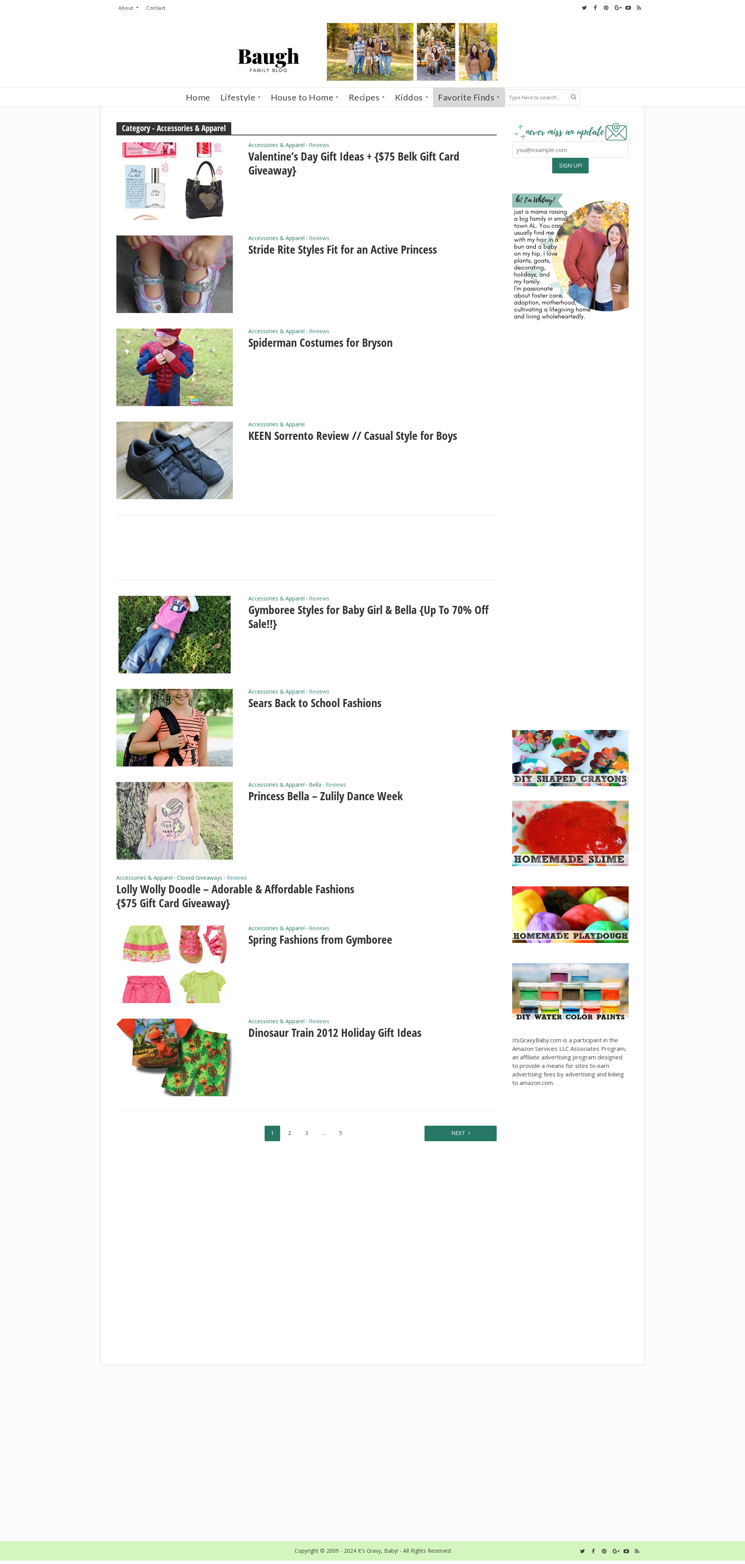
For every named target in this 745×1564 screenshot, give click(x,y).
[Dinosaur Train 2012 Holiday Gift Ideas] (174, 1056)
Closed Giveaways (199, 878)
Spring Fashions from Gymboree (320, 939)
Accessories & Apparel (276, 145)
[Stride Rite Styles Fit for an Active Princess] (174, 273)
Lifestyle (238, 97)
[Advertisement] (570, 664)
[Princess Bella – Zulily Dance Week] (174, 820)
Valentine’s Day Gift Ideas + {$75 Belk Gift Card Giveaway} (353, 163)
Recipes (364, 97)
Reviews (319, 145)
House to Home (302, 97)
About (125, 7)
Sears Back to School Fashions (314, 703)
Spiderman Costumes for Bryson (320, 342)
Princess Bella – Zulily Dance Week (325, 796)
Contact (156, 7)
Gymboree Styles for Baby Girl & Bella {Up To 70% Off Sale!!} (368, 617)
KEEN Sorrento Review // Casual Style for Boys (352, 436)
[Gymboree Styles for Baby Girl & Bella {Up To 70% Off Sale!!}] (174, 634)
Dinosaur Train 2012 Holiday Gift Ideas (334, 1033)
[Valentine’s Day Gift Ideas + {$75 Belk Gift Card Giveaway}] (174, 180)
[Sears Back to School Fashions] (174, 727)
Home (198, 97)
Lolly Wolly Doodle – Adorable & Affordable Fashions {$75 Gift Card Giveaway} (235, 896)
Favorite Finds (466, 97)
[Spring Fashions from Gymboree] (174, 963)
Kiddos (409, 97)
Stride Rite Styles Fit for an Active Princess (342, 249)
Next (458, 1133)
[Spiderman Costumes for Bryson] (174, 366)
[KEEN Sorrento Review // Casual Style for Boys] (174, 459)
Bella (315, 785)
